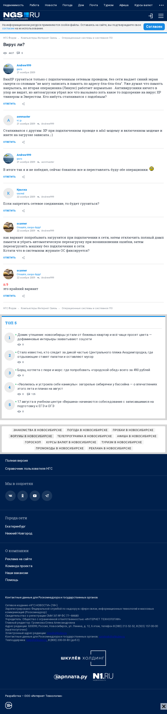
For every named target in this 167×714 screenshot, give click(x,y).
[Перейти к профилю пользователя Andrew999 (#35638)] (8, 69)
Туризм (109, 5)
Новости (51, 5)
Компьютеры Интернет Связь (39, 38)
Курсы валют (144, 5)
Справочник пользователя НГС (29, 469)
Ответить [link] (9, 103)
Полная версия (16, 461)
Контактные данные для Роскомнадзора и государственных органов (51, 597)
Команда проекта (18, 566)
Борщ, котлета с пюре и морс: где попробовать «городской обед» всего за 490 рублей (83, 370)
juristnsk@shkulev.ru (112, 636)
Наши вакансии (16, 573)
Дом (81, 5)
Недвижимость (13, 5)
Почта (94, 5)
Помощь (11, 580)
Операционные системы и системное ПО (87, 38)
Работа (34, 5)
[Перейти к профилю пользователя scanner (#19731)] (8, 227)
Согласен (154, 27)
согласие (8, 28)
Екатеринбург (15, 526)
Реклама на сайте (18, 559)
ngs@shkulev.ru (57, 633)
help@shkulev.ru (36, 640)
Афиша (124, 5)
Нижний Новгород (18, 533)
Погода (67, 5)
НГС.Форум (9, 38)
